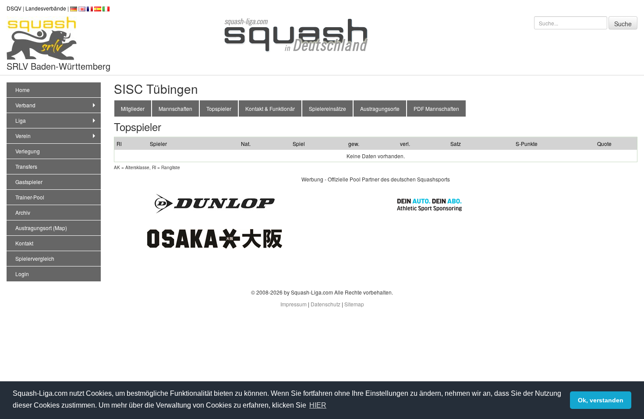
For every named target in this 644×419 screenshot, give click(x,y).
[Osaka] (214, 237)
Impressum (293, 304)
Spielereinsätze (327, 108)
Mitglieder (133, 108)
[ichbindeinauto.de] (429, 203)
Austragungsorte (380, 108)
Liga (20, 120)
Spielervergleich (34, 258)
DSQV (14, 8)
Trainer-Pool (29, 197)
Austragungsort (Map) (41, 227)
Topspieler (218, 108)
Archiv (22, 212)
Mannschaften (175, 108)
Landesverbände (45, 8)
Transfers (26, 166)
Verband (25, 105)
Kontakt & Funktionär (270, 108)
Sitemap (354, 304)
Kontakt (24, 243)
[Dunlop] (215, 202)
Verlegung (27, 151)
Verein (23, 135)
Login (22, 273)
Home (22, 89)
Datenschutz (325, 304)
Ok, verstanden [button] (600, 400)
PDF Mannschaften (436, 108)
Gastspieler (28, 181)
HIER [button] (317, 405)
